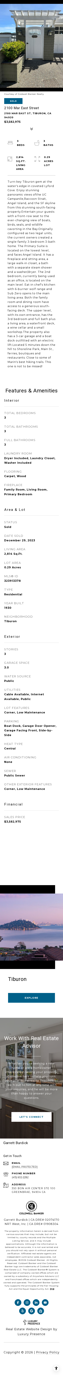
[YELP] (22, 1311)
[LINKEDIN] (36, 1302)
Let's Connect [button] (31, 1116)
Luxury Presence (31, 1334)
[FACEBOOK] (18, 1302)
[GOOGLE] (31, 1311)
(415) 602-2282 (20, 1177)
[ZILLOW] (40, 1311)
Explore (31, 997)
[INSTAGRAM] (27, 1302)
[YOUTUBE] (45, 1302)
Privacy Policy (47, 1352)
